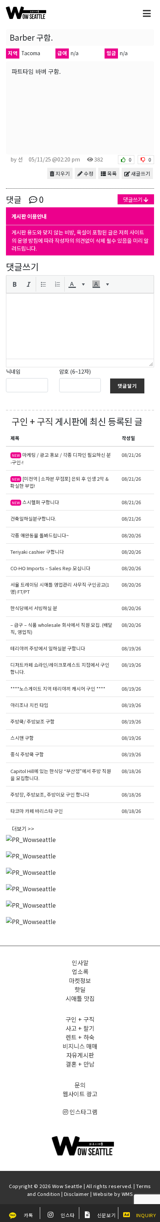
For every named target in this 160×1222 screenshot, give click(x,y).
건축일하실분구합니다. (33, 518)
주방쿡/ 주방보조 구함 (32, 721)
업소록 (80, 971)
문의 (80, 1084)
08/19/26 (131, 648)
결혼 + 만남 (80, 1063)
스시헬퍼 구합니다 (35, 502)
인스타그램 (82, 1111)
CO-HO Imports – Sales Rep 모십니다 (50, 568)
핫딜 (80, 989)
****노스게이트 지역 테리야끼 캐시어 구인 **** (57, 688)
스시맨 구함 (22, 737)
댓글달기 (127, 385)
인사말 (80, 962)
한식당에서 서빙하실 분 (33, 608)
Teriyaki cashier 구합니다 (37, 551)
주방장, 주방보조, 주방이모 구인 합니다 (49, 794)
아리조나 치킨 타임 (29, 705)
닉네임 (13, 371)
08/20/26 (131, 535)
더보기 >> (23, 828)
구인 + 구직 (32, 421)
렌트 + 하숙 (80, 1037)
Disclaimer (76, 1193)
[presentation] (14, 284)
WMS (127, 1193)
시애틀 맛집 (80, 998)
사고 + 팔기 (80, 1028)
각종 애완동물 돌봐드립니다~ (39, 535)
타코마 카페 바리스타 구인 (36, 810)
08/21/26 (131, 454)
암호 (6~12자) (75, 371)
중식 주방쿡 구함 (27, 754)
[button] (14, 284)
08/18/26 (131, 771)
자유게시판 (80, 1054)
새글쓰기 (140, 173)
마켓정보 (80, 980)
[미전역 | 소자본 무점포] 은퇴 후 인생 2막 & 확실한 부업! (59, 482)
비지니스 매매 (80, 1046)
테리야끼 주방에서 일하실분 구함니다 (47, 648)
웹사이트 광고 (80, 1093)
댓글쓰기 (133, 199)
